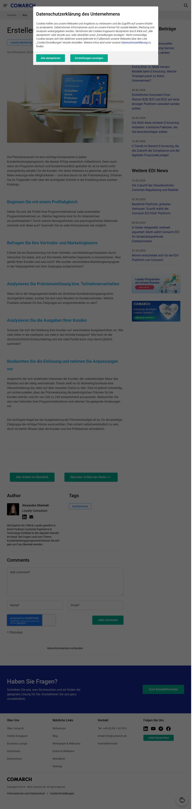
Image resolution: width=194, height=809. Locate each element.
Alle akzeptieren (50, 58)
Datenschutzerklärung (134, 42)
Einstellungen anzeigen (89, 58)
